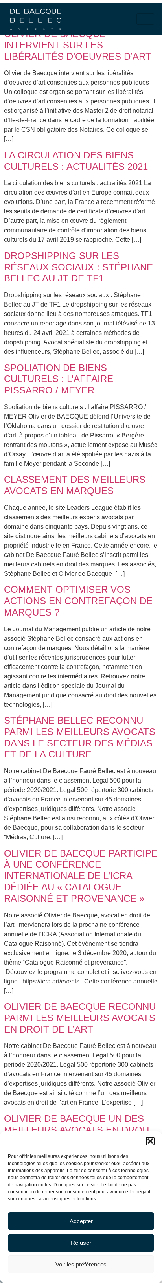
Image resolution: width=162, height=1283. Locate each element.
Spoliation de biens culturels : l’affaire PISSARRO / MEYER (58, 379)
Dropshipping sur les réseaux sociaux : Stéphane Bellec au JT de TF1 (78, 267)
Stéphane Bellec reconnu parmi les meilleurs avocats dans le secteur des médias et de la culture (79, 737)
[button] (150, 1141)
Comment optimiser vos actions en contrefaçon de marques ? (78, 601)
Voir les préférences (81, 1264)
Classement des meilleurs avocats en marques (74, 485)
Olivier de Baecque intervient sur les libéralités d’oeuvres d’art (77, 45)
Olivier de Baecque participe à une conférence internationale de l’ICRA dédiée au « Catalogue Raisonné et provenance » (81, 876)
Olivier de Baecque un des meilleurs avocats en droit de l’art (77, 1130)
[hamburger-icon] (145, 19)
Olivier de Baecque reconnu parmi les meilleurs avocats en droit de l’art (80, 1018)
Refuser (81, 1242)
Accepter (81, 1221)
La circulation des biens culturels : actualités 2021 (76, 161)
